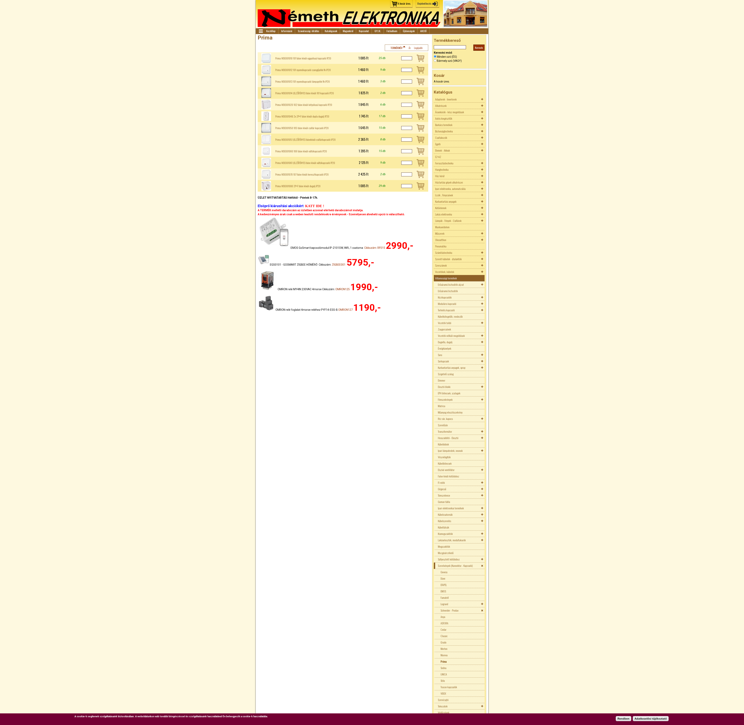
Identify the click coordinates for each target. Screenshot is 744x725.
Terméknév (396, 48)
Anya (443, 617)
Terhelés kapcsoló (446, 310)
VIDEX (443, 693)
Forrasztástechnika (444, 163)
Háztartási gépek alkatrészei (449, 182)
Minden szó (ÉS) (447, 56)
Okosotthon (440, 240)
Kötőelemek (440, 208)
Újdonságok (409, 31)
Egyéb (438, 144)
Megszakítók (444, 546)
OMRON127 (345, 309)
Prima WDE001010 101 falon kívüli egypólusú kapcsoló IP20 (303, 58)
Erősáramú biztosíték (448, 291)
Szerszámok (441, 265)
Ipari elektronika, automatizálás (450, 189)
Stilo (443, 681)
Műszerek (439, 233)
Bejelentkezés (424, 3)
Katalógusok (331, 31)
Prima (444, 661)
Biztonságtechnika (444, 131)
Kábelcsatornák (445, 514)
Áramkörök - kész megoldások (449, 112)
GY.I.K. (378, 31)
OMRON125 (342, 289)
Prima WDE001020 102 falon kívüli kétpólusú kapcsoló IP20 (303, 105)
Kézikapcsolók (445, 297)
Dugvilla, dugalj (445, 342)
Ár (410, 48)
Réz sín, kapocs (445, 419)
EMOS (443, 591)
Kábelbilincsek (445, 463)
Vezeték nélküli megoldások (451, 336)
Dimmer (441, 380)
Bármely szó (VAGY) (449, 60)
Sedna (443, 668)
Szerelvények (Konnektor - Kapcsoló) (455, 566)
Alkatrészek (441, 106)
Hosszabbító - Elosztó (448, 438)
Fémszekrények (445, 399)
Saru (440, 355)
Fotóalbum (392, 31)
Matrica (441, 406)
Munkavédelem (442, 227)
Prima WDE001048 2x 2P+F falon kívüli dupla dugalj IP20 (302, 116)
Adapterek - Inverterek (446, 99)
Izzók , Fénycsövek (444, 195)
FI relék (441, 482)
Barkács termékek (443, 125)
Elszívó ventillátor (446, 470)
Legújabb (418, 48)
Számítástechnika (443, 253)
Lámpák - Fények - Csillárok (448, 221)
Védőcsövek (443, 712)
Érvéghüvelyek (444, 348)
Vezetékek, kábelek (444, 272)
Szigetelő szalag (446, 374)
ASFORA (444, 623)
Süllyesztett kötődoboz (449, 559)
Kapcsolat (364, 31)
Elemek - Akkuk (442, 150)
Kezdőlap (271, 31)
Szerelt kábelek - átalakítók (448, 259)
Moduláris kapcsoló (447, 304)
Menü (261, 31)
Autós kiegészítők (443, 118)
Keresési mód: (443, 52)
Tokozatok (443, 706)
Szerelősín (443, 425)
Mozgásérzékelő (446, 553)
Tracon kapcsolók (449, 687)
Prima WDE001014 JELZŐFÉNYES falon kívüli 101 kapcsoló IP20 (304, 93)
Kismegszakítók (445, 534)
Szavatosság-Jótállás (308, 31)
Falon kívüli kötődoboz (448, 476)
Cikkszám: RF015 (374, 247)
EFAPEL (444, 585)
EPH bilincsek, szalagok (449, 393)
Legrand (444, 604)
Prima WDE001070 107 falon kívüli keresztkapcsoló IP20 (302, 174)
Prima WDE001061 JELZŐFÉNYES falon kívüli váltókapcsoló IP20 (305, 163)
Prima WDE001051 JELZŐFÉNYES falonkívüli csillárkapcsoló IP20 (305, 140)
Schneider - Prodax (449, 610)
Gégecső (442, 489)
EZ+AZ (438, 157)
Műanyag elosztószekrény (450, 412)
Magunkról (348, 31)
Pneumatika (440, 246)
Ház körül (439, 176)
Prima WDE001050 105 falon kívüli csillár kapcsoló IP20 (302, 128)
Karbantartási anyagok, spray (451, 368)
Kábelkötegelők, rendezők (450, 316)
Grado (443, 642)
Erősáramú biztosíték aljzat (451, 284)
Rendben (623, 718)
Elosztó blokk (444, 387)
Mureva (444, 655)
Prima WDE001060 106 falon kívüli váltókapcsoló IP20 (301, 151)
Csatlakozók (441, 138)
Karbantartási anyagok (445, 201)
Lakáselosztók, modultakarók (452, 540)
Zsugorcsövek (444, 329)
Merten (444, 649)
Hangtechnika (442, 169)
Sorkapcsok (443, 361)
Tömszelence (444, 495)
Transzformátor (445, 431)
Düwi (443, 578)
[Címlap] (349, 18)
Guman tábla (444, 502)
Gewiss (444, 572)
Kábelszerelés (444, 521)
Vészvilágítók (444, 457)
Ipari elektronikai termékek (451, 508)
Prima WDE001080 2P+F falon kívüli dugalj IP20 (297, 186)
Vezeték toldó (444, 323)
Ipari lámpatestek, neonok (450, 451)
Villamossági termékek (446, 278)
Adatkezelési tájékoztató (651, 718)
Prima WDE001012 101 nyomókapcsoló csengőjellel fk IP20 (303, 70)
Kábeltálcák (443, 527)
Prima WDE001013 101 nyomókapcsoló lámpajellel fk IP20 (302, 81)
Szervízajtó (443, 700)
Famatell (445, 597)
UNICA (444, 674)
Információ (286, 31)
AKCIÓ (423, 31)
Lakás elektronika (443, 214)
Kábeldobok (443, 444)
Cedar (443, 629)
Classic (444, 636)
